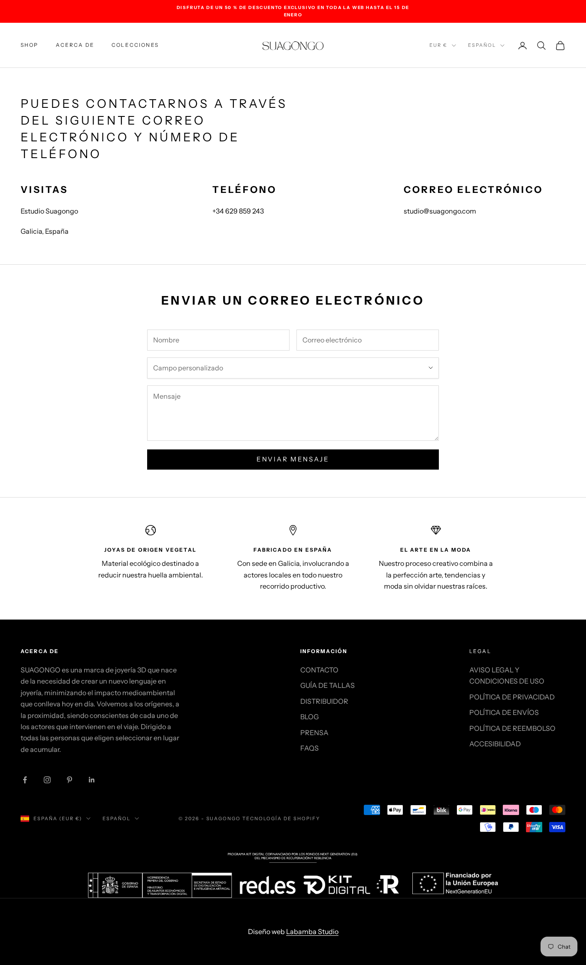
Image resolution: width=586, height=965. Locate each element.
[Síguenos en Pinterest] (69, 780)
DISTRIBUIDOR (324, 701)
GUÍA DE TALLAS (327, 685)
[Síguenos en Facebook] (25, 780)
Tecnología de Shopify (281, 818)
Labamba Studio (312, 931)
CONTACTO (319, 670)
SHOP (30, 45)
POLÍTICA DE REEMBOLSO (512, 728)
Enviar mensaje (293, 459)
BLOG (309, 716)
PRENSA (314, 732)
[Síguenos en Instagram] (47, 780)
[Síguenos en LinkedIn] (92, 780)
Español (482, 45)
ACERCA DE (75, 45)
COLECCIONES (135, 45)
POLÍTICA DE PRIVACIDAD (512, 697)
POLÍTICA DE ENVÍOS (504, 712)
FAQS (309, 748)
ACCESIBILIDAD (495, 743)
